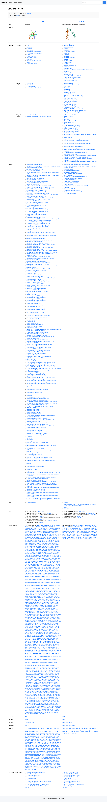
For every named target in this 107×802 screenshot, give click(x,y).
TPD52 (41, 679)
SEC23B (58, 656)
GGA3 (51, 575)
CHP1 (41, 554)
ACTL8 (50, 526)
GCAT (37, 575)
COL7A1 (96, 526)
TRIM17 (49, 680)
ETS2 (39, 569)
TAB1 (40, 668)
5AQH (88, 730)
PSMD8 (35, 640)
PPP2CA (41, 634)
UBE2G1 (27, 689)
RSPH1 (54, 653)
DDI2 (29, 561)
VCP (58, 702)
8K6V (55, 765)
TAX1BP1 (31, 670)
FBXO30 (43, 572)
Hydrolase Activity (68, 91)
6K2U (59, 754)
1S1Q (57, 728)
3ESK (70, 728)
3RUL (42, 743)
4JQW (37, 748)
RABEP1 (42, 641)
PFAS (44, 628)
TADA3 (68, 537)
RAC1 (45, 641)
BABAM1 (27, 540)
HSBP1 (27, 584)
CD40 (80, 526)
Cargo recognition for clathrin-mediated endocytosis (38, 370)
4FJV (51, 746)
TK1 (52, 673)
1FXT (38, 728)
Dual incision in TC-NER (32, 342)
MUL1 (26, 611)
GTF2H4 (57, 576)
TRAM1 (39, 680)
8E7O (26, 765)
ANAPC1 (31, 529)
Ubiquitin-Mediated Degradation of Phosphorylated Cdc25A (40, 362)
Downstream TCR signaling (33, 213)
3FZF (73, 728)
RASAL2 (41, 643)
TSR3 (50, 683)
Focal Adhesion (67, 62)
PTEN (73, 534)
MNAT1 (48, 603)
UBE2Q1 (53, 689)
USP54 (26, 702)
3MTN (36, 742)
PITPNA (46, 629)
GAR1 (58, 573)
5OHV (44, 752)
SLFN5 (45, 661)
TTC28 (53, 683)
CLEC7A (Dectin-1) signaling (33, 287)
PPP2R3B (27, 635)
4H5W (72, 730)
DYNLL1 (84, 528)
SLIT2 (48, 661)
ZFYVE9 (41, 711)
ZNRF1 (52, 712)
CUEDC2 (51, 558)
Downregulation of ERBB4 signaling (35, 178)
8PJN (26, 766)
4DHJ (45, 746)
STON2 (37, 667)
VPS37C (58, 703)
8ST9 (53, 766)
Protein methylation (68, 184)
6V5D (26, 758)
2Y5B (45, 737)
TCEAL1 (31, 671)
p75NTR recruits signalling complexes (35, 216)
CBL (26, 548)
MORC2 (57, 603)
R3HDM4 (27, 641)
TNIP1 (39, 676)
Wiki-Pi (4, 2)
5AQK (63, 731)
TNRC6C (32, 677)
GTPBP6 (44, 578)
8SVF (56, 766)
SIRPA (64, 535)
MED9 (30, 602)
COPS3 (27, 557)
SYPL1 (37, 668)
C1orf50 (43, 545)
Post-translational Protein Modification (35, 772)
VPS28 (40, 703)
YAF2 (30, 708)
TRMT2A (34, 683)
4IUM (34, 748)
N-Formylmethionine (31, 502)
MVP (34, 611)
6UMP (50, 757)
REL (86, 534)
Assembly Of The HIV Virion (33, 201)
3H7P (26, 740)
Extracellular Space (31, 44)
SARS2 (48, 655)
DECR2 (44, 561)
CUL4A (29, 560)
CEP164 (31, 552)
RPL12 (32, 652)
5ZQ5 (32, 754)
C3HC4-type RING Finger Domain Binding (74, 109)
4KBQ (79, 730)
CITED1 (89, 526)
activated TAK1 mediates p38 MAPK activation (37, 264)
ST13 (76, 535)
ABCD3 (42, 525)
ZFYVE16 (36, 711)
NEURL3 (54, 615)
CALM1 (57, 545)
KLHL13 (46, 591)
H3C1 (91, 529)
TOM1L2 (44, 677)
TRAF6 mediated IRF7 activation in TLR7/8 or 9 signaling (40, 459)
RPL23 (36, 652)
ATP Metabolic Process (69, 142)
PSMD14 (52, 638)
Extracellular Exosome (31, 63)
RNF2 (43, 650)
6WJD (48, 758)
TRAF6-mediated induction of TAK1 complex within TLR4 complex (42, 425)
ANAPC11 (35, 529)
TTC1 (63, 538)
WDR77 (27, 706)
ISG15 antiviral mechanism (33, 170)
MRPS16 (45, 606)
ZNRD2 (48, 712)
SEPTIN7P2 (38, 658)
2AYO (56, 730)
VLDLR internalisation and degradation (35, 374)
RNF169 (31, 650)
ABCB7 (38, 525)
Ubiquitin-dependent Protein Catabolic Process (37, 784)
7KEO (29, 761)
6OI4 (41, 755)
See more (27, 787)
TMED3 (58, 673)
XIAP (50, 706)
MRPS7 (41, 608)
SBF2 (55, 655)
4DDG (39, 746)
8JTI (41, 765)
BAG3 (39, 540)
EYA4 (53, 569)
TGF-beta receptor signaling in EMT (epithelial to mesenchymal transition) (41, 228)
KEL (41, 590)
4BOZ (33, 746)
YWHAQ (90, 538)
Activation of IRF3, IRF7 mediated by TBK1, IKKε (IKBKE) (40, 419)
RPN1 (56, 652)
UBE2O (49, 689)
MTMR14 (32, 609)
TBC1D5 (50, 670)
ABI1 (74, 525)
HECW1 (35, 581)
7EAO (48, 760)
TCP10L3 (42, 671)
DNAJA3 (76, 528)
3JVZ (46, 740)
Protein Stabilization (69, 783)
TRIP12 (27, 683)
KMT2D (58, 591)
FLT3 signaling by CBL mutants (34, 454)
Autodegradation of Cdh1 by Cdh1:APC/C (36, 190)
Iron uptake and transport (32, 416)
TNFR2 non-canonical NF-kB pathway (35, 308)
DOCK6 (45, 564)
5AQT (93, 731)
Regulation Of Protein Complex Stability (73, 146)
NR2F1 (41, 618)
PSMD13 (47, 638)
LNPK (52, 594)
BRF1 (49, 543)
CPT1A (59, 557)
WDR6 (56, 705)
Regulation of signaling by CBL (33, 413)
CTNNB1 (39, 558)
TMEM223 (56, 674)
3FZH (76, 728)
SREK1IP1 (31, 665)
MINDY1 (27, 603)
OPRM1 (27, 622)
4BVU (36, 746)
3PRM (29, 743)
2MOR (35, 736)
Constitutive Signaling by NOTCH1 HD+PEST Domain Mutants (41, 250)
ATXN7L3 (35, 538)
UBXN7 (56, 692)
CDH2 (30, 551)
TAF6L (56, 668)
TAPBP (27, 670)
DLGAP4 (31, 563)
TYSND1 (27, 686)
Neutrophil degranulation (70, 179)
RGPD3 (31, 646)
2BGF (26, 731)
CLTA (92, 526)
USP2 (38, 697)
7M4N (36, 761)
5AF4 (35, 751)
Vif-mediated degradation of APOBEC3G (36, 205)
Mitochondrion (29, 50)
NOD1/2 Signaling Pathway (33, 184)
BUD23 (39, 545)
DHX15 (55, 561)
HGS (50, 581)
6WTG (55, 758)
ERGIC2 (27, 569)
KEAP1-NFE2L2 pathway (32, 465)
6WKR (51, 758)
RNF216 (51, 650)
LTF (38, 596)
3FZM (85, 728)
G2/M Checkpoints (31, 359)
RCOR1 (38, 644)
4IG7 (31, 748)
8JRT (38, 765)
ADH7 (53, 526)
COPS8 (39, 557)
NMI (95, 532)
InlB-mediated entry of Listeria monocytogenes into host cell (41, 380)
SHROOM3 (47, 659)
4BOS (29, 746)
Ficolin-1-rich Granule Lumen (71, 79)
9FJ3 (32, 769)
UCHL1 (26, 694)
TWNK (53, 685)
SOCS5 (38, 664)
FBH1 (26, 572)
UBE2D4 (49, 688)
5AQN (73, 731)
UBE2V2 (44, 691)
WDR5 (48, 705)
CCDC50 (45, 548)
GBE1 (31, 575)
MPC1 (30, 605)
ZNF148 (53, 711)
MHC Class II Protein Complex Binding (73, 95)
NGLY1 (32, 617)
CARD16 (36, 546)
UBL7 (55, 691)
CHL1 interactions (68, 175)
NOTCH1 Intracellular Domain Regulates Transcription (39, 220)
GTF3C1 (36, 578)
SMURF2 (35, 662)
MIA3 (41, 602)
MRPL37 (27, 606)
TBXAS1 (58, 670)
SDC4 (39, 656)
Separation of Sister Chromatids (34, 237)
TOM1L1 (39, 677)
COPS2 (57, 555)
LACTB (30, 593)
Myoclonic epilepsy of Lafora (33, 259)
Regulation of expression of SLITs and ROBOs (37, 398)
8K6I (50, 765)
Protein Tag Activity (31, 86)
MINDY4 (40, 603)
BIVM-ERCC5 (28, 543)
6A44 (44, 754)
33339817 (55, 520)
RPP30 (26, 653)
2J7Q (28, 733)
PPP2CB (46, 634)
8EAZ (29, 765)
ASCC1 (53, 535)
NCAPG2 (34, 614)
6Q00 (47, 755)
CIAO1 (53, 554)
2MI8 (29, 736)
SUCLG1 (53, 667)
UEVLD (34, 694)
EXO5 (42, 569)
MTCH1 (54, 608)
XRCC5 (59, 706)
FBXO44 (47, 572)
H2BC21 (57, 578)
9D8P (38, 768)
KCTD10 (57, 588)
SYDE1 (33, 668)
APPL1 (48, 534)
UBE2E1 (54, 688)
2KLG (29, 734)
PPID (70, 534)
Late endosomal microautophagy (34, 430)
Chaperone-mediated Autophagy (71, 148)
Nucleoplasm (29, 47)
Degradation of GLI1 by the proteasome (36, 288)
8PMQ (29, 766)
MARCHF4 (43, 599)
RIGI (52, 646)
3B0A (38, 739)
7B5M (29, 760)
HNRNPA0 (42, 582)
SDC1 (32, 656)
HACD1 (27, 579)
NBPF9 (27, 614)
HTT (63, 532)
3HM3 (32, 740)
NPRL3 (34, 618)
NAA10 (55, 611)
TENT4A (58, 671)
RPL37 (43, 652)
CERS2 (51, 552)
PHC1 (67, 534)
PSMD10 (42, 638)
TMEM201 (51, 674)
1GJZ (44, 728)
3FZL (82, 728)
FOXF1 (36, 573)
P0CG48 (27, 725)
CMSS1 (37, 555)
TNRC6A (27, 677)
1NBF (47, 728)
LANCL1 (50, 593)
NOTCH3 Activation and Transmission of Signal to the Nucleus (41, 401)
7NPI (52, 761)
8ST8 (50, 766)
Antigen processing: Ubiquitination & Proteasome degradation (41, 477)
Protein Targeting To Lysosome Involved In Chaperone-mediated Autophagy (79, 150)
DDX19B (33, 561)
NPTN (38, 618)
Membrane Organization (69, 145)
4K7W (49, 748)
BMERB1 (34, 543)
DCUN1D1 (56, 560)
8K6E (44, 765)
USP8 (36, 702)
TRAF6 (30, 680)
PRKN (30, 637)
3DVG (47, 739)
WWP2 (46, 706)
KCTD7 (26, 590)
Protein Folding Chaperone (70, 101)
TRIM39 (48, 682)
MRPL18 (51, 605)
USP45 (41, 700)
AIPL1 (77, 525)
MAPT (87, 532)
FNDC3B (75, 529)
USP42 (37, 700)
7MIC (45, 761)
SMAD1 (59, 661)
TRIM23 (57, 680)
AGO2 (56, 526)
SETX (46, 658)
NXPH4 (47, 620)
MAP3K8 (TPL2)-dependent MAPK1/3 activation (38, 315)
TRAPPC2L (44, 680)
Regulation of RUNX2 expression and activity (37, 388)
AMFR (55, 528)
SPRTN (27, 665)
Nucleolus (66, 53)
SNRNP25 (50, 662)
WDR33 (41, 705)
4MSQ (39, 749)
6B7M (50, 754)
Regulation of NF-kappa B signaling (35, 466)
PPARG (46, 632)
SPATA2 (46, 664)
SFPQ (53, 658)
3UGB (51, 743)
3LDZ (29, 742)
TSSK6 (94, 537)
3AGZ (67, 728)
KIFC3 (33, 591)
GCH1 (85, 529)
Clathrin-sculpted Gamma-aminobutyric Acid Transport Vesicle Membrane (79, 70)
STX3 (49, 667)
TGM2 (76, 537)
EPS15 (45, 567)
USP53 (56, 700)
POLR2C (27, 632)
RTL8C (33, 655)
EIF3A (38, 566)
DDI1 (26, 561)
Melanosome (67, 66)
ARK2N (31, 535)
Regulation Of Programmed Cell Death (73, 777)
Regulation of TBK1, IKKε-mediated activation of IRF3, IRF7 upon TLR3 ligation (42, 474)
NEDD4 (36, 615)
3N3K (44, 742)
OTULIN (53, 623)
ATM (87, 525)
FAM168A (43, 570)
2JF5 (31, 733)
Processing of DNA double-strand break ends (37, 332)
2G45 (35, 731)
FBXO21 (34, 572)
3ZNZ (54, 745)
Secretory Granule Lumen (70, 65)
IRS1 (46, 587)
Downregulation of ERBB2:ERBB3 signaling (37, 181)
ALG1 (43, 528)
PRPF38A (42, 637)
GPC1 (36, 576)
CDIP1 (37, 551)
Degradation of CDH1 (31, 469)
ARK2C (27, 535)
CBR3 (38, 548)
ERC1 (53, 567)
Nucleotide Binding (68, 83)
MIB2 (44, 602)
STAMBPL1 (33, 667)
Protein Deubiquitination (32, 783)
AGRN (26, 528)
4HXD (57, 746)
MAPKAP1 (57, 597)
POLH (53, 631)
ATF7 (48, 537)
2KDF (54, 733)
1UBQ (35, 730)
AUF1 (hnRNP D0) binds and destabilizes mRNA (38, 268)
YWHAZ (58, 708)
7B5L (26, 760)
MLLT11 (44, 603)
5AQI (92, 730)
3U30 (48, 743)
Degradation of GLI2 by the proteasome (36, 290)
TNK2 (52, 676)
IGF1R (35, 585)
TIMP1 (49, 673)
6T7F (29, 757)
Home (10, 2)
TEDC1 (53, 671)
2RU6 (32, 737)
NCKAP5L (42, 614)
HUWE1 (51, 584)
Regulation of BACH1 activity (33, 456)
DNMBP (37, 564)
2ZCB (51, 737)
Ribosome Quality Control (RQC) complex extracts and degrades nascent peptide (42, 492)
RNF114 (47, 647)
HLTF (26, 582)
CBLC (32, 548)
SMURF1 (30, 662)
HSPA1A (83, 531)
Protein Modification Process (33, 775)
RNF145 (50, 649)
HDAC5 (59, 579)
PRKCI (59, 635)
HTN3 (95, 531)
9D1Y (32, 768)
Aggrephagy (29, 436)
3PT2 (33, 743)
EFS (32, 566)
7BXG (41, 760)
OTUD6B (39, 623)
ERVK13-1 (31, 569)
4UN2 (46, 749)
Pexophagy (29, 441)
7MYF (48, 761)
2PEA (26, 737)
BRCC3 (46, 543)
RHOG (46, 646)
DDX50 (40, 561)
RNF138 (35, 649)
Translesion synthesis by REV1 (34, 164)
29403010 (50, 520)
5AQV (63, 733)
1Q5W (54, 728)
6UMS (53, 757)
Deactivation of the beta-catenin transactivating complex (40, 258)
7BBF (38, 760)
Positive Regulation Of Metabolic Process (74, 780)
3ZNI (52, 745)
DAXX (43, 560)
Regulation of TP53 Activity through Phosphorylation (39, 347)
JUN (40, 588)
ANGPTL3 (50, 529)
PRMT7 (38, 637)
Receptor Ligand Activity (70, 104)
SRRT (73, 535)
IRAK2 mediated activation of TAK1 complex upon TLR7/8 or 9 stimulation (41, 462)
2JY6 (37, 733)
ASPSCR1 (36, 537)
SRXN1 (55, 665)
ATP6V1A (56, 537)
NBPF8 (56, 612)
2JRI (34, 733)
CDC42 (44, 549)
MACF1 (44, 596)
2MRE (39, 736)
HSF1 (36, 584)
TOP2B (53, 677)
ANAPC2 (40, 529)
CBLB (28, 548)
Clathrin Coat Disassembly (70, 154)
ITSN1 (57, 587)
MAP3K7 (32, 597)
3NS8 (47, 742)
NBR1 (30, 614)
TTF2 (26, 685)
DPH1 (48, 564)
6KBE (26, 755)
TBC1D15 (36, 670)
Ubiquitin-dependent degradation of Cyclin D (37, 364)
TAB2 (43, 668)
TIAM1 (45, 673)
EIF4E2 (49, 566)
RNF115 (51, 647)
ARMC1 (35, 535)
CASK (44, 546)
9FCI (26, 769)
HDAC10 (95, 529)
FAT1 (58, 570)
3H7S (29, 740)
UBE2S (31, 691)
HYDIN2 (27, 585)
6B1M (69, 733)
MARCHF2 (38, 599)
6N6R (32, 755)
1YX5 (47, 730)
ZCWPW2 (45, 709)
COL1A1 (44, 555)
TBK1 (54, 670)
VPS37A (49, 703)
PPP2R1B (51, 634)
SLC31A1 (32, 661)
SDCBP (43, 656)
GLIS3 (29, 576)
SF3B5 (49, 658)
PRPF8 (47, 637)
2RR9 (29, 737)
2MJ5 (32, 736)
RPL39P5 (48, 652)
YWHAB (49, 708)
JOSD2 (34, 588)
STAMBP (27, 667)
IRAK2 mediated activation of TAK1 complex (37, 424)
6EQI (56, 754)
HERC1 (38, 581)
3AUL (32, 739)
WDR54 (52, 705)
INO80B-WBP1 (28, 587)
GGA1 (47, 575)
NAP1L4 (27, 612)
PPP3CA (32, 635)
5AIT (44, 751)
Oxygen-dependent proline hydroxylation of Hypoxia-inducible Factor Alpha (42, 172)
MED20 (27, 602)
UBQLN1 (27, 692)
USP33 (45, 699)
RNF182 (40, 650)
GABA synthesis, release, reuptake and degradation (76, 185)
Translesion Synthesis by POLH (34, 167)
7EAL (45, 760)
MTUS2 (48, 609)
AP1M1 (45, 532)
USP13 (50, 695)
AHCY (35, 528)
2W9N (35, 737)
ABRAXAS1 (50, 525)
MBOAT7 (40, 600)
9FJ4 (34, 769)
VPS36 (44, 703)
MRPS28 (36, 608)
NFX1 (29, 617)
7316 (26, 717)
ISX (49, 587)
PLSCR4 (32, 631)
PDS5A (58, 626)
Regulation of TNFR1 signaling (33, 279)
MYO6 (47, 611)
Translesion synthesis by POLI (33, 303)
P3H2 (56, 623)
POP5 (39, 632)
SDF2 (46, 656)
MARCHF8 (27, 600)
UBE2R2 (27, 691)
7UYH (32, 763)
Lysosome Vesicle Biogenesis (71, 172)
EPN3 (41, 567)
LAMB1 (42, 593)
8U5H (26, 768)
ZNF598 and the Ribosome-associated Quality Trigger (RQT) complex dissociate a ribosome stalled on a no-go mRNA (43, 498)
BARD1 (50, 540)
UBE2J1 (36, 689)
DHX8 (58, 561)
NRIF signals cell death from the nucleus (36, 214)
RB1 (83, 534)
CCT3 (77, 526)
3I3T (35, 740)
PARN (43, 625)
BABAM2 (32, 540)
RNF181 (35, 650)
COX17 (51, 557)
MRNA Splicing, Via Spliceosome (72, 115)
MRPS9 (45, 608)
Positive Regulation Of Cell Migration (73, 130)
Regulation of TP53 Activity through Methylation (38, 350)
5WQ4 (56, 752)
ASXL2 (44, 537)
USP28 (26, 699)
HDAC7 (30, 581)
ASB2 (46, 535)
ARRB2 (39, 535)
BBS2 (58, 540)
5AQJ (95, 730)
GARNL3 (27, 575)
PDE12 (46, 626)
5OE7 (41, 752)
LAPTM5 (27, 594)
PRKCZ (27, 637)
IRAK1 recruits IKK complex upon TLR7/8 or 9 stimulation (40, 460)
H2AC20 (53, 578)
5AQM (70, 731)
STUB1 (46, 667)
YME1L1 (41, 708)
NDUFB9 (58, 614)
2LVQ (49, 734)
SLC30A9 (27, 661)
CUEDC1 (47, 558)
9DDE (44, 768)
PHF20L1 (52, 628)
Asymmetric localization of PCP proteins (36, 270)
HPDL (52, 582)
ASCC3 (27, 537)
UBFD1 (52, 691)
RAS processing (30, 439)
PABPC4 (35, 625)
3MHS (32, 742)
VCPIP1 (27, 703)
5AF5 (38, 751)
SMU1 (26, 662)
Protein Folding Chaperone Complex (72, 77)
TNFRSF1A (85, 537)
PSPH (38, 640)
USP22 (46, 697)
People (20, 2)
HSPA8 (80, 21)
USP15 (58, 695)
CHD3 (31, 554)
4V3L (52, 749)
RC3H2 (31, 644)
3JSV (43, 740)
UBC (43, 21)
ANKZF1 (36, 532)
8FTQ (35, 765)
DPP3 (80, 528)
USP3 (30, 699)
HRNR (58, 582)
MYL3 (44, 611)
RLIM (30, 647)
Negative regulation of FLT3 (33, 453)
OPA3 (53, 620)
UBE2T (35, 691)
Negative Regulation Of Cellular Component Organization (77, 143)
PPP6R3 (37, 635)
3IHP (41, 740)
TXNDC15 (57, 685)
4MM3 (32, 749)
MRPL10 (42, 605)
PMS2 (38, 631)
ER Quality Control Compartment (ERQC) (36, 397)
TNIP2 (42, 676)
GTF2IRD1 (30, 578)
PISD (42, 629)
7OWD (55, 761)
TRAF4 (58, 679)
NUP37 (39, 620)
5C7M (55, 751)
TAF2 (52, 668)
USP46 (45, 700)
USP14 (54, 695)
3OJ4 (59, 742)
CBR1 (35, 548)
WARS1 (33, 705)
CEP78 (43, 552)
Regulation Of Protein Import (71, 160)
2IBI (26, 733)
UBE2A (32, 688)
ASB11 (42, 535)
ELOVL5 (55, 566)
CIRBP (56, 554)
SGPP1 (27, 659)
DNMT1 (41, 564)
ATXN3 (26, 538)
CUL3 (26, 560)
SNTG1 (30, 664)
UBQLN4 (36, 692)
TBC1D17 (41, 670)
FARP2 (55, 570)
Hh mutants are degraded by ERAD (35, 284)
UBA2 (34, 686)
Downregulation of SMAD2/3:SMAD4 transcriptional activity (40, 231)
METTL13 (34, 602)
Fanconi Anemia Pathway (32, 345)
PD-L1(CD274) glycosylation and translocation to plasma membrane (42, 487)
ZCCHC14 (40, 709)
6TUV (41, 757)
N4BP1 (51, 611)
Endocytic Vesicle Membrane (33, 60)
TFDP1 (26, 673)
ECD (26, 566)
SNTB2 (27, 664)
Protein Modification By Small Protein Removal (37, 786)
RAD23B (58, 641)
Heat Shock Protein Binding (70, 98)
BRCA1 (42, 543)
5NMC (37, 752)
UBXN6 (52, 692)
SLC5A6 (41, 661)
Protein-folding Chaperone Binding (72, 107)
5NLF (32, 752)
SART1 (52, 655)
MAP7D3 (48, 597)
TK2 (55, 673)
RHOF (42, 646)
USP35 (52, 699)
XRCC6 (27, 708)
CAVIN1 (53, 546)
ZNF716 (36, 712)
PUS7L (54, 640)
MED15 (58, 600)
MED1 (54, 600)
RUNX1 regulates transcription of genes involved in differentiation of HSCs (42, 385)
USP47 (48, 700)
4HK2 (54, 746)
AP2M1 (27, 534)
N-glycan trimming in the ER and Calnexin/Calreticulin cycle (40, 278)
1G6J (41, 728)
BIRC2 (51, 541)
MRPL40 (36, 606)
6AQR (47, 754)
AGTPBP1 (30, 528)
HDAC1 (51, 579)
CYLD (40, 560)
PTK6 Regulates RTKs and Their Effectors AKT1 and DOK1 (41, 365)
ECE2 (29, 566)
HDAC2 (55, 579)
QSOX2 (58, 640)
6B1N (72, 733)
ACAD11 (27, 526)
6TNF (35, 757)
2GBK (41, 731)
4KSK (52, 748)
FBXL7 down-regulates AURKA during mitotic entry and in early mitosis (43, 368)
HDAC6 (27, 581)
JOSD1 (30, 588)
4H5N (94, 728)
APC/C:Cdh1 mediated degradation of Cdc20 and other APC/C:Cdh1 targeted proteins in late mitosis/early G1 (42, 195)
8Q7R (35, 766)
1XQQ (44, 730)
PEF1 (30, 628)
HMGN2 (38, 582)
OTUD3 (59, 622)
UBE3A (48, 691)
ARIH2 (59, 534)
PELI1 (37, 628)
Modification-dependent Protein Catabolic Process (38, 116)
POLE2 (50, 631)
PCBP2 (27, 626)
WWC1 (39, 706)
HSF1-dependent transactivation (71, 170)
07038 (26, 719)
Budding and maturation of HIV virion (35, 182)
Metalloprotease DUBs (31, 327)
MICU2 (56, 602)
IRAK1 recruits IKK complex (33, 421)
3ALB (29, 739)
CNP (40, 555)
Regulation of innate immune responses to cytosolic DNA (40, 253)
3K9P (55, 740)
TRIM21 (53, 680)
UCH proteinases (30, 320)
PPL (56, 632)
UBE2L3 (45, 689)
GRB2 (39, 576)
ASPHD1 (31, 537)
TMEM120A (28, 674)
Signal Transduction (68, 122)
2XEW (42, 737)
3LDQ (88, 728)
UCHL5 (30, 694)
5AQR (86, 731)
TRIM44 (52, 682)
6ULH (47, 757)
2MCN (26, 736)
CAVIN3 (57, 546)
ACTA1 (35, 526)
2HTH (58, 731)
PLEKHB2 (27, 631)
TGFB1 (30, 673)
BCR (39, 541)
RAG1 (26, 643)
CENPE (58, 551)
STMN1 (87, 535)
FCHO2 (51, 572)
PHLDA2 (57, 628)
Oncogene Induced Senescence (34, 241)
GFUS (44, 575)
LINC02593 (45, 594)
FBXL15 (30, 572)
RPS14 (30, 653)
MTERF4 (27, 609)
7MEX (42, 761)
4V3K (49, 749)
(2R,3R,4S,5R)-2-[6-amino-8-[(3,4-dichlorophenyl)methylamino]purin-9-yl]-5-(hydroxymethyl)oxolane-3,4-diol (81, 504)
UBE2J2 (41, 689)
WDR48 (45, 705)
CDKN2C (50, 551)
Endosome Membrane (31, 57)
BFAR (45, 541)
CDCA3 (27, 551)
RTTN (36, 655)
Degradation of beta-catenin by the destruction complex (39, 210)
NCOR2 (51, 614)
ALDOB (81, 525)
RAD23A (53, 641)
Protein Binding (30, 84)
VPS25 (37, 703)
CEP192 (35, 552)
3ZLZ (46, 745)
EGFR (87, 528)
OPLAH (57, 620)
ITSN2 (26, 588)
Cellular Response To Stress (71, 133)
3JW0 (49, 740)
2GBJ (38, 731)
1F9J (35, 728)
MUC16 (52, 609)
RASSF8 (49, 643)
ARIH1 (55, 534)
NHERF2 (37, 617)
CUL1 (55, 558)
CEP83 (47, 552)
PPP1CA (27, 634)
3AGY (63, 728)
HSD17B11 (31, 584)
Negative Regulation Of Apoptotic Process (74, 784)
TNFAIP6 (35, 676)
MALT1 (52, 596)
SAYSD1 (96, 534)
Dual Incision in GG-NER (32, 338)
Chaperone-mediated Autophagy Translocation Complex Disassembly (80, 161)
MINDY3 (36, 603)
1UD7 (38, 730)
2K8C (51, 733)
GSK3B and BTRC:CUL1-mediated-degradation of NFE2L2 (40, 468)
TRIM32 (39, 682)
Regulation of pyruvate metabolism (34, 480)
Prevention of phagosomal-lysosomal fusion (37, 432)
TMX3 (26, 676)
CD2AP (29, 549)
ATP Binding (67, 89)
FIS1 (26, 573)
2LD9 (41, 734)
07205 (63, 719)
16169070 (28, 13)
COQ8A (44, 557)
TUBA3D (35, 685)
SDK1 (49, 656)
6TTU (38, 757)
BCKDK (31, 541)
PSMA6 (38, 638)
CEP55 (39, 552)
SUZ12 (30, 668)
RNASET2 (33, 647)
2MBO (55, 734)
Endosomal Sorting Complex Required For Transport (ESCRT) (41, 415)
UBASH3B (27, 688)
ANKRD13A (37, 531)
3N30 (39, 742)
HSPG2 (43, 584)
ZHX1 (44, 711)
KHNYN (50, 590)
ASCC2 (57, 535)
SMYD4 (40, 662)
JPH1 (37, 588)
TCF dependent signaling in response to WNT (37, 211)
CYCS (67, 528)
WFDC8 (31, 706)
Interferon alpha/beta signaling (33, 412)
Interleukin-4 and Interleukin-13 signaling (73, 178)
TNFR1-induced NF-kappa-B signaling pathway (37, 281)
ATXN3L (31, 538)
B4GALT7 (54, 538)
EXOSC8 (46, 569)
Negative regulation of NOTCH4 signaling (36, 427)
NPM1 (31, 618)
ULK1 (51, 694)
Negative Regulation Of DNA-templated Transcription (76, 140)
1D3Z (32, 728)
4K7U (46, 748)
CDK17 (41, 551)
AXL (45, 538)
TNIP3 (46, 676)
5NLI (35, 752)
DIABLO (27, 563)
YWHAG (53, 708)
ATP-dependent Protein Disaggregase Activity (75, 110)
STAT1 (79, 535)
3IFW (38, 740)
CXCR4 (64, 528)
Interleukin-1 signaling (31, 407)
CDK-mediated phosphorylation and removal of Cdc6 (39, 356)
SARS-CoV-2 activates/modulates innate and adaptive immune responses (41, 450)
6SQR (26, 757)
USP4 (30, 700)
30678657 (93, 514)
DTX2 (55, 564)
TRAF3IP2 (53, 679)
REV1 (54, 644)
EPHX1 (34, 567)
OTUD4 (27, 623)
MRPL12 (46, 605)
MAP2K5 (27, 597)
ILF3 (49, 585)
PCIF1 (30, 626)
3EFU (56, 739)
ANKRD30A (55, 531)
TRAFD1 (35, 680)
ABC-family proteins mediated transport (36, 261)
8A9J (43, 763)
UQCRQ (32, 695)
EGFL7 (35, 566)
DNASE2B (32, 564)
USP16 (26, 697)
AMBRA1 (47, 528)
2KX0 (35, 734)
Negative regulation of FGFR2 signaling (35, 297)
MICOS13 (48, 602)
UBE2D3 (45, 688)
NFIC (26, 617)
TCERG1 (72, 537)
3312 (63, 717)
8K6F (47, 765)
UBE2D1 (40, 688)
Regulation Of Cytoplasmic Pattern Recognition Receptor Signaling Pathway (80, 135)
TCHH (34, 671)
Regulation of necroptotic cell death (35, 311)
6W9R (42, 758)
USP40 (33, 700)
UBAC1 (41, 686)
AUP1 (39, 538)
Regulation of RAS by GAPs (33, 306)
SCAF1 (27, 656)
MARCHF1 (32, 599)
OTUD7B (48, 623)
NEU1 (50, 615)
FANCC (67, 529)
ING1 (59, 585)
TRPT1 (42, 683)
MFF (38, 602)
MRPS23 (27, 608)
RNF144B (45, 649)
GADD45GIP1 (53, 573)
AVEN (42, 538)
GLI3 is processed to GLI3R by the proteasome (37, 291)
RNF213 (47, 650)
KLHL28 (50, 591)
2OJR (55, 736)
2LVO (44, 734)
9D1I (29, 768)
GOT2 (88, 529)
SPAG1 (42, 664)
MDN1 (51, 600)
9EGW (56, 768)
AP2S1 (30, 534)
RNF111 (42, 647)
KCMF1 (52, 588)
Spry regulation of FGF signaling (34, 179)
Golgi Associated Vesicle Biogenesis (73, 173)
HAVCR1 (43, 579)
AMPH (26, 529)
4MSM (36, 749)
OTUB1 (47, 622)
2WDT (38, 737)
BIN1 (48, 541)
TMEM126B (34, 674)
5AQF (82, 730)
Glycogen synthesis (31, 255)
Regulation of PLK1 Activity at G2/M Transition (37, 243)
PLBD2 (53, 629)
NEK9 (47, 615)
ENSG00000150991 (30, 722)
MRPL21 (56, 605)
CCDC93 (54, 548)
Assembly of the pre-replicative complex (36, 353)
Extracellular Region (69, 45)
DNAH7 (43, 563)
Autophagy (66, 119)
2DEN (29, 731)
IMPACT (55, 585)
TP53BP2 (36, 679)
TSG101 (46, 683)
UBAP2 (52, 686)
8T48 (59, 766)
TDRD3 (49, 671)
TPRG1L (45, 679)
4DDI (42, 746)
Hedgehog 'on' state (31, 293)
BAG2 (93, 525)
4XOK (58, 749)
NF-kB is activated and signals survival (35, 217)
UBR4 (40, 692)
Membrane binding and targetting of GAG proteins (38, 199)
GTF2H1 (48, 576)
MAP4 (35, 597)
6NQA (35, 755)
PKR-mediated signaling (70, 193)
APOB (84, 525)
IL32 (66, 532)
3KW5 (26, 742)
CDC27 (37, 549)
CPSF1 (55, 557)
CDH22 (34, 551)
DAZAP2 (47, 560)
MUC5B (56, 609)
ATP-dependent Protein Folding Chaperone (74, 112)
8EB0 (32, 765)
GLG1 (26, 576)
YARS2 (33, 708)
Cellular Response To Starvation (71, 125)
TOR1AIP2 (27, 679)
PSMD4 (56, 638)
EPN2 (38, 567)
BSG (52, 543)
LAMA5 (38, 593)
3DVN (50, 739)
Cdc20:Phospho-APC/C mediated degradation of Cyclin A (40, 198)
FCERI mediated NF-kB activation (34, 249)
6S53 (56, 755)
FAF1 (26, 570)
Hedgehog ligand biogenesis (33, 282)
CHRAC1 (45, 554)
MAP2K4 (57, 596)
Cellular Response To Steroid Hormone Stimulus (75, 152)
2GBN (48, 731)
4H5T (66, 730)
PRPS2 (51, 637)
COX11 (47, 557)
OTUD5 (30, 623)
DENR (47, 561)
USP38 (26, 700)
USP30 (33, 699)
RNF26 (92, 534)
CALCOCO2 (53, 545)
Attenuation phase (68, 169)
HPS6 (55, 582)
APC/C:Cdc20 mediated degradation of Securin (37, 193)
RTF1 (57, 653)
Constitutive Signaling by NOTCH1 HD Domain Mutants (39, 247)
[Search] (104, 2)
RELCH (46, 644)
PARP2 (51, 625)
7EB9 (51, 760)
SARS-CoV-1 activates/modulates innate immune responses (41, 445)
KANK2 (43, 588)
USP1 (35, 695)
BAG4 (67, 526)
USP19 (35, 697)
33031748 (79, 517)
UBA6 (37, 686)
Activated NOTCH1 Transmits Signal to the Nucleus (38, 222)
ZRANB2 (32, 714)
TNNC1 (56, 676)
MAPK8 (84, 532)
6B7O (53, 754)
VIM (30, 703)
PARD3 (39, 625)
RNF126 (31, 649)
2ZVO (57, 737)
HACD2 (31, 579)
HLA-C (59, 581)
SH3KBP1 (31, 659)
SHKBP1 (41, 659)
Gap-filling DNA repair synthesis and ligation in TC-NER (39, 344)
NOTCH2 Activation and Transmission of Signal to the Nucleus (41, 252)
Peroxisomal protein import (32, 409)
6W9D (38, 758)
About (15, 2)
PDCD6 (42, 626)
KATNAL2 (47, 588)
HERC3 (42, 581)
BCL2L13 (35, 541)
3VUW (29, 745)
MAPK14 (52, 597)
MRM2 (34, 605)
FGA (58, 572)
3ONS (26, 743)
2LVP (47, 734)
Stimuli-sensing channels (32, 246)
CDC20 (33, 549)
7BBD (35, 760)
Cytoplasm (29, 48)
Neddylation (29, 395)
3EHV (59, 739)
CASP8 (48, 546)
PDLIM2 (50, 626)
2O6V (51, 736)
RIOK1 (54, 646)
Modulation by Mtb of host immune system (36, 433)
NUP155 (35, 620)
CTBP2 (35, 558)
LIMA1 (40, 594)
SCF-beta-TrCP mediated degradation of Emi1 (37, 191)
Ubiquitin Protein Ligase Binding (34, 87)
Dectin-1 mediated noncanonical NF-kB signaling (38, 285)
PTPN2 (50, 640)
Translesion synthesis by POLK (34, 302)
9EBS (50, 768)
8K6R (52, 765)
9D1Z (35, 768)
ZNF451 (27, 712)
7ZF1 (38, 763)
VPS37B (53, 703)
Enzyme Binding (68, 94)
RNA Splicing (67, 124)
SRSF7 (47, 665)
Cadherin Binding (68, 103)
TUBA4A (39, 685)
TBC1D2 (46, 670)
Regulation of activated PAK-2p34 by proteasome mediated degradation (43, 219)
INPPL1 (34, 587)
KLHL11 (42, 591)
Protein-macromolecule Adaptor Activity (73, 97)
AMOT (59, 528)
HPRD (17, 15)
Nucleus (28, 45)
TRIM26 (31, 682)
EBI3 (58, 564)
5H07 (26, 752)
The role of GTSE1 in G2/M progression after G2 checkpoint (41, 367)
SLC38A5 (37, 661)
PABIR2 (31, 625)
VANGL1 (48, 702)
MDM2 (44, 600)
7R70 (58, 761)
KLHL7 (54, 591)
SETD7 (42, 658)
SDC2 (36, 656)
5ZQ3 (26, 754)
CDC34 (40, 549)
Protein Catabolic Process (70, 128)
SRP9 (39, 665)
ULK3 (54, 694)
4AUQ (26, 746)
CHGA (38, 554)
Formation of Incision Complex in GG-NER (36, 335)
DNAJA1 (48, 563)
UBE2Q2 (58, 689)
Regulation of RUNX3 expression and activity (37, 391)
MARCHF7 (54, 599)
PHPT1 (27, 629)
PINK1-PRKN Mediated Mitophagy (34, 276)
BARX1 (54, 540)
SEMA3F (27, 658)
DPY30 (52, 564)
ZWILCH (44, 714)
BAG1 (36, 540)
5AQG (85, 730)
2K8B (48, 733)
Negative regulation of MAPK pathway (35, 309)
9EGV (53, 768)
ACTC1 (42, 526)
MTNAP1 (36, 609)
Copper (65, 507)
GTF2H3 (53, 576)
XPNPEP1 (54, 706)
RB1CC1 (54, 643)
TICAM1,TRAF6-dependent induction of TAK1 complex (39, 406)
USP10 (39, 695)
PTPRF (77, 534)
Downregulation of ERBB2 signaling (35, 373)
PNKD (42, 631)
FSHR (39, 573)
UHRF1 (44, 694)
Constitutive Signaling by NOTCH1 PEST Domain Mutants (40, 244)
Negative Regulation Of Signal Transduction (74, 127)
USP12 (46, 695)
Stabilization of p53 (31, 361)
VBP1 (52, 702)
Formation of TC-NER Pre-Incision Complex (37, 339)
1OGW (50, 728)
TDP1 (46, 671)
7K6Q (26, 761)
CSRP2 (31, 558)
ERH (94, 528)
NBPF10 (39, 612)
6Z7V (58, 758)
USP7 (33, 702)
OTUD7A (44, 623)
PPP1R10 (32, 634)
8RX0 (42, 766)
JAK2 (68, 532)
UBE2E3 (58, 688)
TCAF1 (26, 671)
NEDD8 (91, 532)
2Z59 (48, 737)
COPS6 (31, 557)
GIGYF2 (55, 575)
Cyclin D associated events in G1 (34, 358)
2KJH (26, 734)
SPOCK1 (56, 664)
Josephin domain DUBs (32, 323)
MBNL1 (36, 600)
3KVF (58, 740)
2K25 (42, 733)
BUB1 (36, 545)
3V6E (57, 743)
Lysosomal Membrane (69, 57)
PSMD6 (27, 640)
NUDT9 (31, 620)
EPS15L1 (49, 567)
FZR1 (48, 573)
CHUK (49, 554)
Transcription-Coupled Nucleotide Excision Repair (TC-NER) (40, 341)
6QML (50, 755)
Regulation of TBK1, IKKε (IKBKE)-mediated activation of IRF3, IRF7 (43, 472)
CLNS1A (30, 555)
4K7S (43, 748)
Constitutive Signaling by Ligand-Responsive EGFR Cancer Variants (42, 175)
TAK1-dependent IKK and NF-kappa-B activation (38, 262)
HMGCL (34, 582)
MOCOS (52, 603)
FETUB (55, 572)
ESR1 (63, 529)
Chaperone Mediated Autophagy (34, 429)
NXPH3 (43, 620)
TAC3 (49, 668)
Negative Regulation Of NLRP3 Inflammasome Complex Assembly (80, 155)
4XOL (26, 751)
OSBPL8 (40, 622)
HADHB (39, 579)
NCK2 (38, 614)
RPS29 (41, 653)
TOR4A (32, 679)
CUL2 (58, 558)
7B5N (32, 760)
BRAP (38, 543)
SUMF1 (58, 667)
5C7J (52, 751)
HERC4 (46, 581)
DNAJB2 (57, 563)
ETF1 (36, 569)
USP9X (40, 702)
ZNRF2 (56, 712)
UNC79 (58, 694)
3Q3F (39, 743)
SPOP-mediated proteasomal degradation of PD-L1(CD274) (40, 483)
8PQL (32, 766)
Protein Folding (67, 118)
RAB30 (31, 641)
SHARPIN (36, 659)
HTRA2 (47, 584)
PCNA (38, 626)
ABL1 (45, 525)
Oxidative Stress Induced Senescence (35, 238)
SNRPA (55, 662)
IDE (32, 585)
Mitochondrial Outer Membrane (33, 51)
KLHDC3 (38, 591)
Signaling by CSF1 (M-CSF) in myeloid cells (37, 442)
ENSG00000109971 (67, 722)
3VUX (33, 745)
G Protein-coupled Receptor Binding (72, 84)
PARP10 (47, 625)
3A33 (26, 739)
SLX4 (52, 661)
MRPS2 (50, 606)
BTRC (32, 545)
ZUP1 (40, 714)
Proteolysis (29, 780)
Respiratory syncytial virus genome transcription (75, 191)
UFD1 (37, 694)
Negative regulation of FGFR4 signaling (35, 300)
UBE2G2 (32, 689)
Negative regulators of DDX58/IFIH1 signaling (37, 418)
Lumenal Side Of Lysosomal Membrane (73, 75)
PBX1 (57, 625)
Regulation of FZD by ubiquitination (34, 275)
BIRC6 (58, 541)
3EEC (53, 739)
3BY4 (41, 739)
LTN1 (40, 596)
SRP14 (36, 665)
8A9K (46, 763)
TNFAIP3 (30, 676)
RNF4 (26, 652)
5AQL (67, 731)
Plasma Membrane (31, 56)
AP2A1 (49, 532)
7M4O (39, 761)
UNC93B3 (27, 695)
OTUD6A (35, 623)
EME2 (58, 566)
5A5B (32, 751)
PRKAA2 (50, 635)
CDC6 (57, 549)
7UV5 (29, 763)
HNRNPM (48, 582)
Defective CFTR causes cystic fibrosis (35, 314)
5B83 (49, 751)
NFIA (58, 615)
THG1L (38, 673)
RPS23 (38, 653)
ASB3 (49, 535)
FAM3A (48, 570)
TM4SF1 (80, 537)
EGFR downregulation (31, 207)
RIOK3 (58, 646)
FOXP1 (79, 529)
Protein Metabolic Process (32, 773)
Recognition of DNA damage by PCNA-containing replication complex (43, 166)
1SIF (26, 730)
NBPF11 (43, 612)
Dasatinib (66, 502)
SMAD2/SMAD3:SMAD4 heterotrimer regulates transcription (41, 234)
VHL (76, 538)
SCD (30, 656)
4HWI (76, 730)
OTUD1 (55, 622)
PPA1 (42, 632)
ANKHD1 (27, 531)
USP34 (48, 699)
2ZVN (54, 737)
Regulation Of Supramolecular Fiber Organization (76, 157)
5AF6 (41, 751)
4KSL (55, 748)
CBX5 (41, 548)
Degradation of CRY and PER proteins (35, 489)
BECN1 (42, 541)
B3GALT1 (49, 538)
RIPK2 (26, 647)
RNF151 (54, 649)
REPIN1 (51, 644)
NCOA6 (47, 614)
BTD (30, 545)
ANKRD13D (49, 531)
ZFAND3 (56, 709)
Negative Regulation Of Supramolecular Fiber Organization (78, 158)
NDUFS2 (27, 615)
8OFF (58, 765)
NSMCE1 (50, 618)
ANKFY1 (55, 529)
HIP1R (55, 581)
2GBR (51, 731)
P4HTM (27, 625)
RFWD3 (27, 646)
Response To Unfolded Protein (71, 121)
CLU (34, 555)
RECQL (42, 644)
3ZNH (48, 745)
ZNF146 (48, 711)
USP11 (43, 695)
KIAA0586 (54, 590)
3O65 (50, 742)
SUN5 (26, 668)
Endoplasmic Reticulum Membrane (34, 53)
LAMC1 (46, 593)
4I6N (28, 748)
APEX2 (34, 534)
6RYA (53, 755)
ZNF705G (31, 712)
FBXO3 (38, 572)
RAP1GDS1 (35, 643)
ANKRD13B (43, 531)
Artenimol (66, 508)
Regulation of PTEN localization (34, 392)
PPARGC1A (51, 632)
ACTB (38, 526)
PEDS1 (27, 628)
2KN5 (32, 734)
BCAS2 (27, 541)
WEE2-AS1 (80, 538)
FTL (43, 573)
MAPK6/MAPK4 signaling (32, 318)
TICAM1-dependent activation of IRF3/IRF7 (36, 404)
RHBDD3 (38, 646)
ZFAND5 (27, 711)
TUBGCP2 (48, 685)
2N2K (45, 736)
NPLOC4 (27, 618)
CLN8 (26, 555)
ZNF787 (40, 712)
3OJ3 (56, 742)
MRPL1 (38, 605)
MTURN (44, 609)
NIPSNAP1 (42, 617)
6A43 (41, 754)
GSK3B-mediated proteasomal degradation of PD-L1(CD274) (41, 481)
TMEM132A (40, 674)
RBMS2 (27, 644)
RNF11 (38, 647)
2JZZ (39, 733)
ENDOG (27, 567)
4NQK (42, 749)
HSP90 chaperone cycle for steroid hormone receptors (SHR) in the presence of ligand (80, 166)
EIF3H (42, 566)
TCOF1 (38, 671)
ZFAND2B (50, 709)
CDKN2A (45, 551)
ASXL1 (40, 537)
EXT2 (50, 569)
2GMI (55, 731)
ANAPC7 (45, 529)
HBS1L (47, 579)
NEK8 (44, 615)
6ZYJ (75, 733)
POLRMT (32, 632)
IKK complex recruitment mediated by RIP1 (37, 422)
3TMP (45, 743)
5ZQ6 (35, 754)
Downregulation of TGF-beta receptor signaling (37, 225)
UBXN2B (48, 692)
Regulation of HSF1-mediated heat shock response (76, 164)
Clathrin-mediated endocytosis (33, 371)
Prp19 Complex (67, 44)
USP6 (30, 702)
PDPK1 (54, 626)
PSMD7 (31, 640)
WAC (30, 705)
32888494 (81, 511)
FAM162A (38, 570)
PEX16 (41, 628)
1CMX (29, 728)
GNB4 (33, 576)
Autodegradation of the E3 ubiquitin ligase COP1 (38, 256)
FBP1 (71, 529)
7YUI (35, 763)
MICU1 (52, 602)
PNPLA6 (46, 631)
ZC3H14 (36, 709)
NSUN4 (54, 618)
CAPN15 (32, 546)
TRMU (38, 683)
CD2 (26, 549)
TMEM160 (45, 674)
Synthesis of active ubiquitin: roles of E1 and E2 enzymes (40, 376)
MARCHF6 (49, 599)
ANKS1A (27, 532)
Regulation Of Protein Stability (71, 131)
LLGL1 (49, 594)
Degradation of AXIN (31, 272)
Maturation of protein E (32, 444)
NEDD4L (40, 615)
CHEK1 (34, 554)
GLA (58, 575)
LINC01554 (79, 532)
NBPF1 (34, 612)
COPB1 (53, 555)
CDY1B (54, 551)
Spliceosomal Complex (69, 51)
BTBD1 (55, 543)
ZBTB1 (26, 709)
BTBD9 (27, 545)
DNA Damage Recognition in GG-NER (35, 333)
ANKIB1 (32, 531)
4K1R (40, 748)
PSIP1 (34, 638)
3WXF (42, 745)
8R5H (39, 766)
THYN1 (42, 673)
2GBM (45, 731)
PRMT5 (34, 637)
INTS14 (38, 587)
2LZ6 (52, 734)
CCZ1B (58, 548)
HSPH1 (92, 531)
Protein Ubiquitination (31, 115)
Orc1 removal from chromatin (33, 355)
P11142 (64, 725)
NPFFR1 (57, 617)
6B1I (67, 733)
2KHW (57, 733)
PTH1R (42, 640)
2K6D (45, 733)
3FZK (79, 728)
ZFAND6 (31, 711)
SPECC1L (51, 664)
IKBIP (38, 585)
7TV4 (26, 763)
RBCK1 (58, 643)
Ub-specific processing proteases (34, 324)
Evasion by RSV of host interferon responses (37, 478)
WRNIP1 (35, 706)
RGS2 (34, 646)
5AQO (76, 731)
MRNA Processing (68, 116)
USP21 (42, 697)
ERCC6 (57, 567)
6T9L (32, 757)
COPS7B (35, 557)
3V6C (54, 743)
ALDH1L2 (39, 528)
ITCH (51, 587)
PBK (54, 625)
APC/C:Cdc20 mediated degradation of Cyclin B (38, 188)
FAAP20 (57, 569)
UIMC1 (48, 694)
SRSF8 (51, 665)
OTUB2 (51, 622)
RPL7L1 (52, 652)
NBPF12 (48, 612)
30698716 (40, 511)
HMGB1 (30, 582)
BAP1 (46, 540)
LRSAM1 (31, 596)
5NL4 (29, 752)
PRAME (41, 635)
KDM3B (31, 590)
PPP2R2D (56, 634)
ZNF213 (57, 711)
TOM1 (35, 677)
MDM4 (47, 600)
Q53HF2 (68, 725)
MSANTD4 (49, 608)
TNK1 (49, 676)
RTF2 (26, 655)
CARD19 (41, 546)
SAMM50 (44, 655)
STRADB (42, 667)
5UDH (53, 752)
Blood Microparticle (68, 74)
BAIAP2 (43, 540)
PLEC (57, 629)
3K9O (52, 740)
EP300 (31, 567)
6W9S (45, 758)
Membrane (29, 59)
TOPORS (57, 677)
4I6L (26, 748)
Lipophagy (66, 187)
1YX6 (50, 730)
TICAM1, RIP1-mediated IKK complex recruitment (38, 185)
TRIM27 (35, 682)
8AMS (53, 763)
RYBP (40, 655)
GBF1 (34, 575)
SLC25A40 (52, 659)
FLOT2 (32, 573)
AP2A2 (52, 532)
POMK (36, 632)
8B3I (59, 763)
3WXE (39, 745)
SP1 (70, 535)
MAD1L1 (48, 596)
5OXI (50, 752)
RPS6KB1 (49, 653)
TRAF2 (49, 679)
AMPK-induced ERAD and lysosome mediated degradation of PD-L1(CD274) (42, 485)
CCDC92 (50, 548)
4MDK (29, 749)
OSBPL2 (35, 622)
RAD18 (49, 641)
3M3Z (91, 728)
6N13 (29, 755)
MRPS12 (41, 606)
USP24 (50, 697)
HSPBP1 (87, 531)
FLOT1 (29, 573)
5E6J (58, 751)
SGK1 (56, 658)
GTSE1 (49, 578)
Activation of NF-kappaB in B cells (34, 169)
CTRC (42, 558)
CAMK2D (27, 546)
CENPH (27, 552)
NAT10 (31, 612)
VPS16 (33, 703)
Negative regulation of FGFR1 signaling (35, 296)
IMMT (51, 585)
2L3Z (38, 734)
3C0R (44, 739)
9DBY (41, 768)
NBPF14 (52, 612)
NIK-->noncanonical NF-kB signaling (35, 312)
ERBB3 (91, 528)
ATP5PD (51, 537)
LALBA (74, 532)
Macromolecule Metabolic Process (34, 777)
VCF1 (55, 702)
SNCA (43, 662)
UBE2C (36, 688)
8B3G (56, 763)
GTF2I (26, 578)
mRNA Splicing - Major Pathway (71, 181)
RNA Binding (29, 83)
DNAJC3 (27, 564)
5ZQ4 (29, 754)
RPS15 (34, 653)
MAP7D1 (43, 597)
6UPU (57, 757)
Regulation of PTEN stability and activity (36, 394)
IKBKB (42, 585)
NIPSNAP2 (47, 617)
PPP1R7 (37, 634)
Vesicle (28, 62)
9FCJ (29, 769)
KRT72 (26, 593)
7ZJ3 (41, 763)
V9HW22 (73, 725)
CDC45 (54, 549)
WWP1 (43, 706)
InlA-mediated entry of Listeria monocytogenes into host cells (41, 383)
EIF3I (45, 566)
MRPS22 (54, 606)
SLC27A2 (57, 659)
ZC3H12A (31, 709)
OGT (50, 620)
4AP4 (57, 745)
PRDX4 (45, 635)
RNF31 (55, 650)
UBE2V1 (39, 691)
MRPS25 (32, 608)
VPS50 (26, 705)
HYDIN (55, 584)
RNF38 (59, 650)
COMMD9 (48, 555)
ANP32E (41, 532)
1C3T (26, 728)
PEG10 (34, 628)
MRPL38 (32, 606)
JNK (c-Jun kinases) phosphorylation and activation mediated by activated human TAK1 (42, 266)
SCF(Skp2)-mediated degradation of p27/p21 (37, 208)
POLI (57, 631)
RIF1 (49, 646)
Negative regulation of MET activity (35, 352)
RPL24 (40, 652)
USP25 (53, 697)
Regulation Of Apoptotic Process (72, 775)
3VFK (26, 745)
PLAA (50, 629)
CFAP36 (59, 552)
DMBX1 (40, 563)
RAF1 (80, 534)
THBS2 (34, 673)
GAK (82, 529)
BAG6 (70, 526)
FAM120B (33, 570)
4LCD (58, 748)
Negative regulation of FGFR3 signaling (35, 299)
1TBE (29, 730)
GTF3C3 (40, 578)
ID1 (30, 585)
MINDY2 (31, 603)
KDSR (34, 590)
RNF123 (55, 647)
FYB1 (45, 573)
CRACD (27, 558)
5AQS (90, 731)
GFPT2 (41, 575)
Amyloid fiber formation (32, 471)
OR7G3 (31, 622)
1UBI (32, 730)
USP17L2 (31, 697)
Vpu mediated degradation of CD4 (34, 204)
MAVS (32, 600)
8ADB (49, 763)
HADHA (35, 579)
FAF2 (29, 570)
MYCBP (37, 611)
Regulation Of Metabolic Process (72, 781)
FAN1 (51, 570)
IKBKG (45, 585)
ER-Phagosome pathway (32, 176)
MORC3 (27, 605)
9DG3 (47, 768)
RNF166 (58, 649)
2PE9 (58, 736)
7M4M (32, 761)
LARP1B (32, 594)
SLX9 (55, 661)
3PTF (36, 743)
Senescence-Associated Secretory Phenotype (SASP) (39, 240)
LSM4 (35, 596)
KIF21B (27, 591)
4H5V (69, 730)
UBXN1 (44, 692)
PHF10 (47, 628)
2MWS (42, 736)
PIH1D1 (31, 629)
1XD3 (41, 730)
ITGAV (54, 587)
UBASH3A (57, 686)
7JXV (54, 760)
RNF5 (29, 652)
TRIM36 (44, 682)
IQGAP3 (43, 587)
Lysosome (66, 56)
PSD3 (31, 638)
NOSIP (52, 617)
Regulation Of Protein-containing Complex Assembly (76, 139)
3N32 (42, 742)
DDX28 (36, 561)
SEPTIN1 (32, 658)
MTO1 (40, 609)
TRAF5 (26, 680)
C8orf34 (47, 545)
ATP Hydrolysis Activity (69, 92)
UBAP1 (48, 686)
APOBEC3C (43, 534)
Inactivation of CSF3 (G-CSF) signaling (35, 448)
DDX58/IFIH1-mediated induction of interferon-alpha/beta (40, 187)
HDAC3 (64, 531)
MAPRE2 (27, 599)
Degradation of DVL (31, 273)
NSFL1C (46, 618)
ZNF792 (44, 712)
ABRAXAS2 (57, 525)
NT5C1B (59, 618)
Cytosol (28, 54)
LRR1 (56, 594)
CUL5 (37, 560)
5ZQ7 (38, 754)
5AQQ (83, 731)
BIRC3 (55, 541)
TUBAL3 (44, 685)
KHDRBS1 (45, 590)
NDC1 (54, 614)
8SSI (45, 766)
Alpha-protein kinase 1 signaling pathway (36, 435)
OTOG (43, 622)
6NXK (38, 755)
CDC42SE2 (49, 549)
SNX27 (34, 664)
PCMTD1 (34, 626)
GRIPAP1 (43, 576)
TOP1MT (48, 677)
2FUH (32, 731)
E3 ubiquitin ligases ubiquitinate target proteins (37, 379)
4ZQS (29, 751)
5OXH (47, 752)
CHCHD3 (27, 554)
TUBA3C (30, 685)
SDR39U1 (53, 656)
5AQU (96, 731)
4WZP (55, 749)
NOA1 (63, 534)
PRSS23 (27, 638)
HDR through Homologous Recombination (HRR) (38, 317)
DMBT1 (35, 563)
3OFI (53, 742)
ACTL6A (46, 526)
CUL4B (33, 560)
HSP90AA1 (78, 531)
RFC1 (57, 644)
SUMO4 (64, 537)
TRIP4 (30, 683)
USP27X (58, 697)
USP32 (41, 699)
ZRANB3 (36, 714)
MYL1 (41, 611)
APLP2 (38, 534)
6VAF (32, 758)
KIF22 (30, 591)
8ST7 (47, 766)
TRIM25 (27, 682)
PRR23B (55, 637)
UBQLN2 (32, 692)
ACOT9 (31, 526)
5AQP (80, 731)
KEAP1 (38, 590)
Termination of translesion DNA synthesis (36, 305)
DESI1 (51, 561)
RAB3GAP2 (36, 641)
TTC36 (56, 683)
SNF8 (46, 662)
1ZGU (53, 730)
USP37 (56, 699)
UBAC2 (45, 686)
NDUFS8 (32, 615)
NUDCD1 (27, 620)
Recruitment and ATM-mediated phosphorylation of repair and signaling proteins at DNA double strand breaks (43, 329)
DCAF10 (51, 560)
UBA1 (31, 686)
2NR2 (48, 736)
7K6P (57, 760)
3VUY (36, 745)
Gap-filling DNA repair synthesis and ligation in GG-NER (40, 336)
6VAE (29, 758)
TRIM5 (56, 682)
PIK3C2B (35, 629)
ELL (52, 566)
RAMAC (30, 643)
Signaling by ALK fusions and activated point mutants (39, 457)
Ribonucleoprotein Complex (70, 80)
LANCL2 (55, 593)
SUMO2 (95, 535)
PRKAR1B (54, 635)
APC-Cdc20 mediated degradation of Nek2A (37, 202)
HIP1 (52, 581)
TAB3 (46, 668)
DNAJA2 (52, 563)
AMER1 (52, 528)
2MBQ (59, 734)
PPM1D (59, 632)
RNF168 (27, 650)
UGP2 (41, 694)
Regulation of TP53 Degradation (34, 349)
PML (36, 631)
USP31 (37, 699)
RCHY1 (34, 644)
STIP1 (83, 535)
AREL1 (52, 534)
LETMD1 (36, 594)
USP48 (52, 700)
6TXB (44, 757)
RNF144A (40, 649)
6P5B (44, 755)
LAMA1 (34, 593)
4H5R (63, 730)
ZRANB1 (27, 714)
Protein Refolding (68, 137)
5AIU (47, 751)
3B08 (35, 739)
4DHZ (48, 746)
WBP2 (37, 705)
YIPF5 (37, 708)
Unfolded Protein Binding (70, 106)
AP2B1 (56, 532)
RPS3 (45, 653)
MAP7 (39, 597)
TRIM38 (90, 537)
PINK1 (39, 629)
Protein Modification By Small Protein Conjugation (38, 781)
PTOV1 (46, 640)
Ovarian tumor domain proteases (34, 326)
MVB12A (30, 611)
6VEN (35, 758)
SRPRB (43, 665)
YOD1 (45, 708)
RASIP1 (45, 643)
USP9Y (44, 702)
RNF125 (27, 649)
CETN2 (55, 552)
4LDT (26, 749)
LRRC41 (27, 596)
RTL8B (29, 655)
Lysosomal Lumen (68, 68)
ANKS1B (32, 532)
